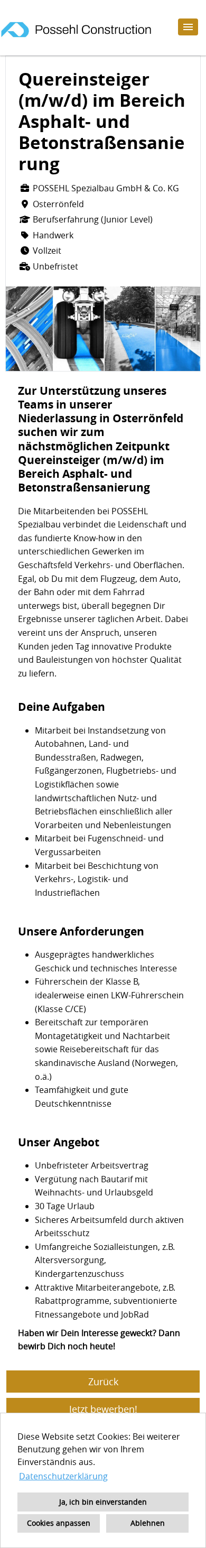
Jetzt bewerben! (103, 1409)
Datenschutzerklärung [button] (63, 1476)
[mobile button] (188, 26)
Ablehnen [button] (147, 1523)
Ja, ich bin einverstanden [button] (103, 1502)
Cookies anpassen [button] (58, 1523)
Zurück (103, 1381)
